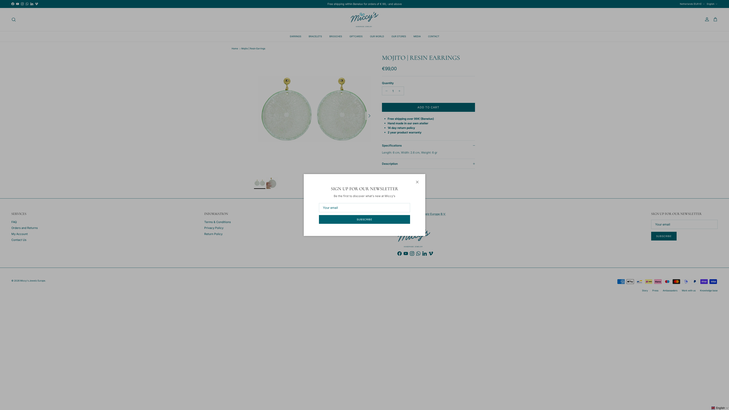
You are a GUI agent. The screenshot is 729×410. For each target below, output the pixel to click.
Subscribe (364, 219)
